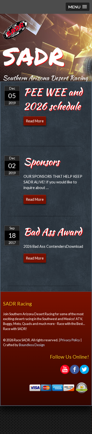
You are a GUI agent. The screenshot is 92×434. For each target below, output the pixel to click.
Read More (35, 121)
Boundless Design (32, 345)
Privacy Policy (70, 340)
